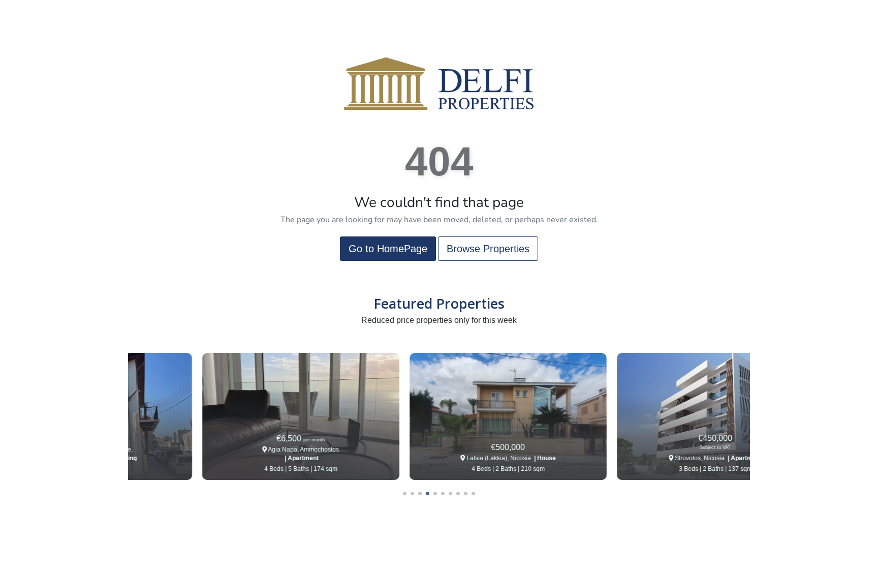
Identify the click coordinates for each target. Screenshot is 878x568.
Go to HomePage (388, 248)
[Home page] (439, 83)
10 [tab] (473, 493)
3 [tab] (420, 493)
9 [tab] (465, 493)
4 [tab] (427, 493)
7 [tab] (450, 493)
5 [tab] (435, 493)
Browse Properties (488, 248)
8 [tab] (458, 493)
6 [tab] (443, 493)
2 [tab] (412, 493)
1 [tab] (404, 493)
